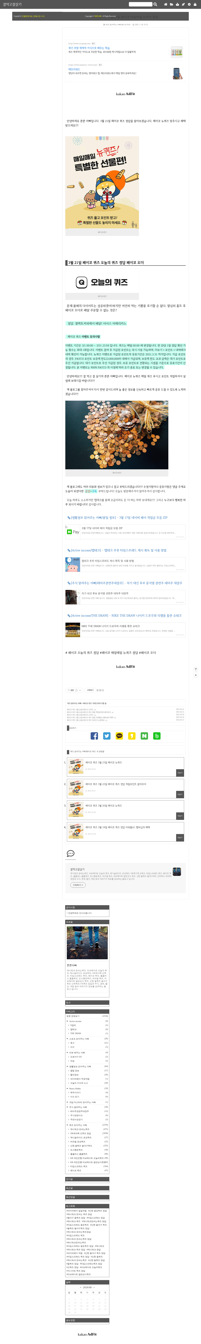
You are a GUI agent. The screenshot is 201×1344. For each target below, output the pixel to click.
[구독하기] (196, 675)
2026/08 (87, 1287)
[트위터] (107, 736)
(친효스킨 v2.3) (39, 16)
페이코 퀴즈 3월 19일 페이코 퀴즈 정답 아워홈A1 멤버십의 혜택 (90, 717)
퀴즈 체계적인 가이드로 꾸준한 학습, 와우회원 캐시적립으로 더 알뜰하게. (102, 51)
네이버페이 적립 (75, 1253)
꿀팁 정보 (89, 1070)
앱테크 (89, 1029)
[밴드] (157, 736)
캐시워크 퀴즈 (74, 1221)
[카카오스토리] (132, 736)
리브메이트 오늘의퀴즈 (91, 1267)
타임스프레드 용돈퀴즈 (78, 1225)
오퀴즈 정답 (73, 1267)
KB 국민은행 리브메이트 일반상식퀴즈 (89, 1162)
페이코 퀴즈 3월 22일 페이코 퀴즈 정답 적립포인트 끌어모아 (89, 712)
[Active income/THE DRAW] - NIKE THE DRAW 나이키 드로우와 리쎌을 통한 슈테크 (126, 615)
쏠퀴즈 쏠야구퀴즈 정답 (78, 1228)
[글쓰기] (183, 4)
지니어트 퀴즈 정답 (76, 1271)
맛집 (89, 1061)
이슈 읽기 (89, 1096)
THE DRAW (89, 1033)
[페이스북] (94, 736)
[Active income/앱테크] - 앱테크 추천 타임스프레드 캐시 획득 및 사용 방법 (118, 550)
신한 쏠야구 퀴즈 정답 (95, 1253)
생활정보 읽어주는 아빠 (88, 1066)
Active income (88, 1021)
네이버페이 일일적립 (77, 1211)
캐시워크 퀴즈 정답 (76, 1250)
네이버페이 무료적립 (89, 1079)
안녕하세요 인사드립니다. (80, 913)
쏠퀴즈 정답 (73, 1264)
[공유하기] (76, 690)
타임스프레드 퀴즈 (89, 1166)
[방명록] (177, 4)
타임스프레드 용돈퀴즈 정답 (80, 1246)
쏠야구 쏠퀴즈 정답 (76, 1218)
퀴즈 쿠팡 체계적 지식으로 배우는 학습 (89, 48)
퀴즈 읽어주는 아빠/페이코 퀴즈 (118, 25)
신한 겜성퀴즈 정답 (98, 1211)
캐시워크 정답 (94, 1250)
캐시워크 (100, 1246)
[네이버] (144, 736)
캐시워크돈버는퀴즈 (77, 1242)
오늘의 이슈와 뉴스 (89, 1083)
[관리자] (189, 4)
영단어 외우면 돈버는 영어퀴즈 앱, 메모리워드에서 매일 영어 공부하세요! (102, 73)
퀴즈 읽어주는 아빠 (74, 703)
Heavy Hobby (88, 1088)
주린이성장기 (89, 1119)
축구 (89, 1043)
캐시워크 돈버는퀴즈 (89, 1129)
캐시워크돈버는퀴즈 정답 (94, 1221)
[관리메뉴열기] (196, 669)
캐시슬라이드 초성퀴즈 (89, 1137)
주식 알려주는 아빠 (88, 1107)
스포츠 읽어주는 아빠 (88, 1038)
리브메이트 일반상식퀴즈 (79, 1274)
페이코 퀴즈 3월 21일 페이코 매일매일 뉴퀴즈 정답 (125, 16)
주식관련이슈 (89, 1115)
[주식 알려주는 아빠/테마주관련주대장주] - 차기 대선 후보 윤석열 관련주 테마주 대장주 (126, 583)
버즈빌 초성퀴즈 (89, 1141)
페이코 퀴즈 (87, 703)
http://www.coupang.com (79, 43)
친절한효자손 (27, 16)
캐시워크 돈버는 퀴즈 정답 (80, 1214)
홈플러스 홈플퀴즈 (89, 1154)
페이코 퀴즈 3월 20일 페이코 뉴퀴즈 (80, 715)
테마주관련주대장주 (89, 1111)
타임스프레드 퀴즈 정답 (78, 1257)
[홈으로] (166, 4)
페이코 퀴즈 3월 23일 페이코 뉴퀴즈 (80, 709)
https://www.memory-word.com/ (82, 65)
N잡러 (89, 1025)
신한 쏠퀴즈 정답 (97, 1260)
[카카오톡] (119, 736)
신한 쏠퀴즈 (97, 1257)
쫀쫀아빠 (97, 16)
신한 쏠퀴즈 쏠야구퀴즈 (89, 1146)
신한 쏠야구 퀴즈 (99, 1225)
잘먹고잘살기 (12, 4)
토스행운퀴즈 (89, 1150)
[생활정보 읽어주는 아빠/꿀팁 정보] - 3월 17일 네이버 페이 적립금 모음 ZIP (119, 518)
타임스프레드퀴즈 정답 (91, 1264)
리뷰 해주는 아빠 (88, 1052)
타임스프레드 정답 (96, 1218)
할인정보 (89, 1075)
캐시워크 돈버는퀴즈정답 (79, 1232)
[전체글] (172, 4)
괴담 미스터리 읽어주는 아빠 (88, 1102)
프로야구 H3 (89, 1057)
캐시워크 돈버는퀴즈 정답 (79, 1239)
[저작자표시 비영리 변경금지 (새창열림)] (100, 690)
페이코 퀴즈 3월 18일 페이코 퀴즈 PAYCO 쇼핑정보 (86, 720)
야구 (89, 1047)
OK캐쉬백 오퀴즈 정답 (89, 1133)
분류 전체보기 (87, 1016)
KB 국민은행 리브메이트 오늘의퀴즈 (89, 1158)
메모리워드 (74, 69)
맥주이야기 (89, 1092)
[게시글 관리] (80, 690)
